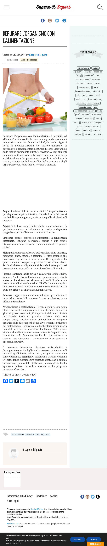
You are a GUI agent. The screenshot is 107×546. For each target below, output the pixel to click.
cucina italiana (84, 87)
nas (95, 107)
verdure (86, 130)
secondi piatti (87, 123)
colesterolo (96, 80)
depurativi (45, 434)
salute (76, 123)
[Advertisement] (35, 188)
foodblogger (80, 99)
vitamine (96, 130)
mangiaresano (85, 107)
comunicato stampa (84, 84)
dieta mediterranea (82, 91)
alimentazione (18, 434)
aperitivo (78, 72)
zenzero (87, 134)
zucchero (97, 134)
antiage (96, 68)
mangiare (81, 103)
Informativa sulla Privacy (20, 496)
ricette (97, 119)
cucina (97, 84)
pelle (77, 115)
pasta (100, 111)
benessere (30, 434)
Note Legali (13, 501)
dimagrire (97, 91)
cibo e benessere (82, 80)
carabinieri (88, 76)
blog (79, 76)
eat (84, 95)
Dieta (95, 87)
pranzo (79, 119)
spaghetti (98, 123)
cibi (37, 434)
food (98, 95)
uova (78, 130)
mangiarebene (93, 103)
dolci (78, 95)
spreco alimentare (92, 127)
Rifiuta (94, 539)
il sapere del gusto (38, 55)
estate (91, 95)
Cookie (53, 496)
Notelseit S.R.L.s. (37, 509)
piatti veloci (96, 115)
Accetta (77, 539)
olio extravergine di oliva (84, 111)
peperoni (85, 115)
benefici (88, 72)
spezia (79, 127)
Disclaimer (41, 496)
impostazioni (15, 543)
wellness (78, 134)
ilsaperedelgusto (94, 99)
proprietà (88, 119)
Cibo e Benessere (29, 60)
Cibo (97, 76)
